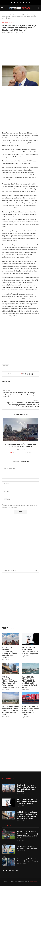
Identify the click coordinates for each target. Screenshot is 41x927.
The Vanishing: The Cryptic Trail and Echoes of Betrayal (27, 860)
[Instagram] (17, 2)
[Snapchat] (20, 870)
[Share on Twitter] (27, 374)
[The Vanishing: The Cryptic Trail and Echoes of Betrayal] (8, 862)
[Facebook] (11, 2)
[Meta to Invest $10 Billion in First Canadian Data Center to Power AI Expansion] (30, 639)
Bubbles (10, 32)
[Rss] (29, 2)
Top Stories (13, 15)
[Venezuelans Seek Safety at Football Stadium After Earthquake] (20, 429)
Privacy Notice (33, 881)
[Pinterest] (20, 2)
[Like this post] (23, 374)
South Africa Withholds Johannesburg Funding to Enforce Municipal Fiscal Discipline (9, 653)
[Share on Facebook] (25, 374)
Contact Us (20, 883)
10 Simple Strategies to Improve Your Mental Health (27, 847)
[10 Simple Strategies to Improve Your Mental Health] (8, 849)
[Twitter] (14, 2)
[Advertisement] (20, 49)
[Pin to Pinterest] (29, 374)
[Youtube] (23, 2)
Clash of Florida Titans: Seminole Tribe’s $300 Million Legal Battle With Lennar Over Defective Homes (30, 682)
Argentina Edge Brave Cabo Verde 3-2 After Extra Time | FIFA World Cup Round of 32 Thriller (27, 835)
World (12, 22)
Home (4, 15)
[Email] (26, 2)
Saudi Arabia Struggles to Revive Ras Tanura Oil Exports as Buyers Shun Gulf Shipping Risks (10, 710)
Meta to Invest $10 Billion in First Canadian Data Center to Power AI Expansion (30, 651)
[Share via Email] (32, 374)
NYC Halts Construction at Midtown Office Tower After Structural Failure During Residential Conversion (10, 682)
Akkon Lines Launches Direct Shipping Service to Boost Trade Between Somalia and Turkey (30, 710)
